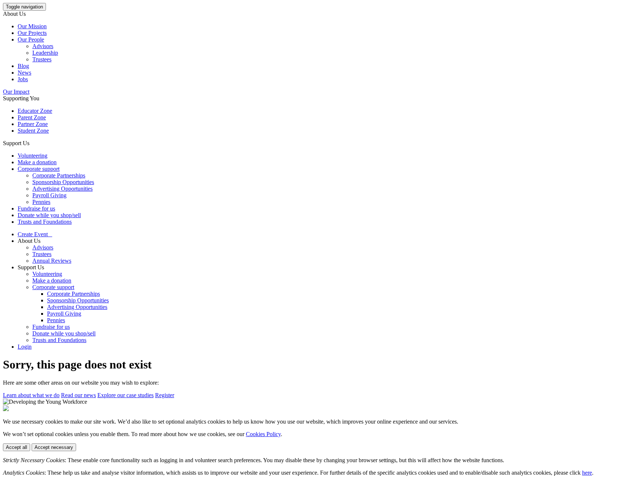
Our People (31, 39)
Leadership (45, 53)
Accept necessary (54, 447)
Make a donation (37, 162)
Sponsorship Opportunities (63, 182)
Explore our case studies (125, 395)
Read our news (78, 395)
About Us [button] (14, 14)
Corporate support (39, 169)
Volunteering (32, 155)
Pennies (41, 202)
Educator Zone (35, 111)
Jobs (23, 79)
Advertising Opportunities (62, 189)
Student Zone (33, 130)
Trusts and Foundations (45, 222)
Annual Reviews (51, 261)
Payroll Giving (49, 195)
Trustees (41, 59)
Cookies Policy (263, 434)
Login (25, 346)
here (587, 473)
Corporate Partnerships (58, 175)
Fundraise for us (36, 208)
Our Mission (32, 26)
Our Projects (32, 33)
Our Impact (16, 92)
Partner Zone (33, 124)
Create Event (35, 234)
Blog (23, 66)
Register (164, 395)
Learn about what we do (31, 395)
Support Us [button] (16, 143)
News (24, 72)
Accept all (16, 447)
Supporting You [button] (21, 98)
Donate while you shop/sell (49, 215)
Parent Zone (32, 117)
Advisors (42, 46)
